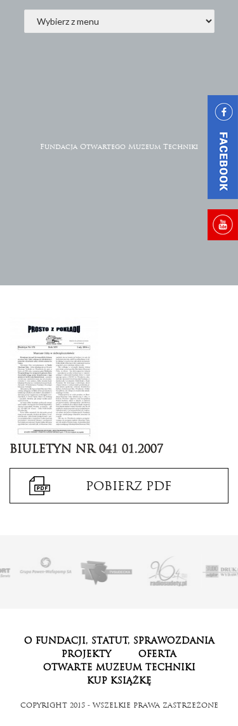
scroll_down (119, 243)
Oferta (157, 653)
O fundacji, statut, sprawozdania (119, 640)
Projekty (86, 653)
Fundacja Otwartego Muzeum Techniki (119, 146)
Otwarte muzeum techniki (119, 667)
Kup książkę (119, 680)
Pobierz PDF (128, 485)
